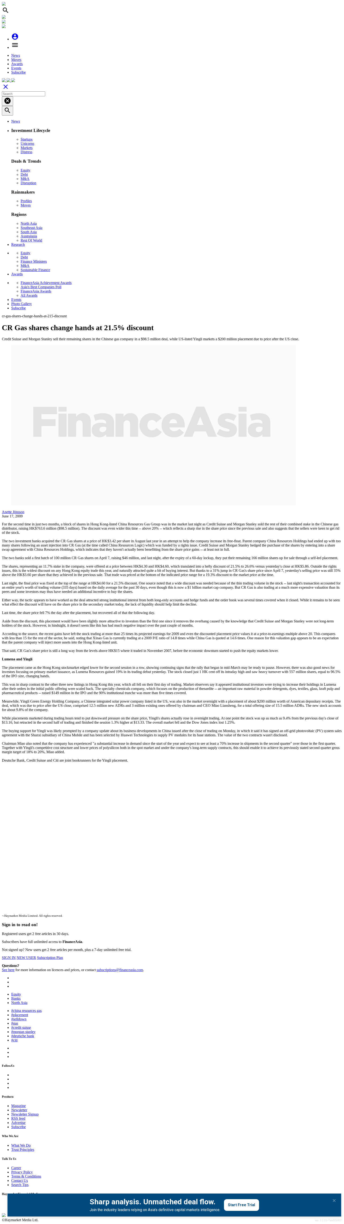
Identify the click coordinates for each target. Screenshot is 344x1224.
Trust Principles (22, 1150)
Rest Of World (31, 240)
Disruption (28, 183)
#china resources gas (26, 1011)
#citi (14, 1040)
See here (8, 970)
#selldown (18, 1019)
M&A (25, 179)
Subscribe (18, 72)
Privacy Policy (22, 1172)
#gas (14, 1023)
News (15, 55)
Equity (25, 170)
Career (16, 1168)
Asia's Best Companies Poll (41, 287)
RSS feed (18, 1118)
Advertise (18, 1123)
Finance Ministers (34, 261)
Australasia (29, 236)
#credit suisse (21, 1027)
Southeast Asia (31, 228)
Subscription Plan (50, 958)
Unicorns (27, 144)
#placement (19, 1015)
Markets (27, 148)
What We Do (21, 1145)
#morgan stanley (23, 1032)
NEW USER (26, 958)
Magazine (18, 1106)
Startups (27, 139)
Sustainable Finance (35, 270)
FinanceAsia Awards (36, 291)
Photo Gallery (21, 304)
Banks (16, 998)
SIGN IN (9, 958)
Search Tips (20, 1185)
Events (16, 68)
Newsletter (19, 1110)
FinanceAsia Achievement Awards (46, 283)
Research (18, 245)
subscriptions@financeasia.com (120, 970)
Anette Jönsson (13, 512)
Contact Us (19, 1181)
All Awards (29, 295)
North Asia (29, 223)
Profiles (26, 201)
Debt (24, 174)
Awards (17, 64)
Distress (26, 152)
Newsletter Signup (25, 1114)
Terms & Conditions (26, 1176)
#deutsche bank (22, 1036)
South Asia (29, 232)
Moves (16, 60)
